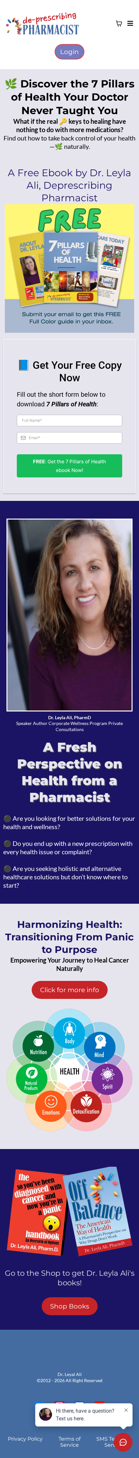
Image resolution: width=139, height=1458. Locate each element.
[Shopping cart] (119, 23)
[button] (129, 23)
